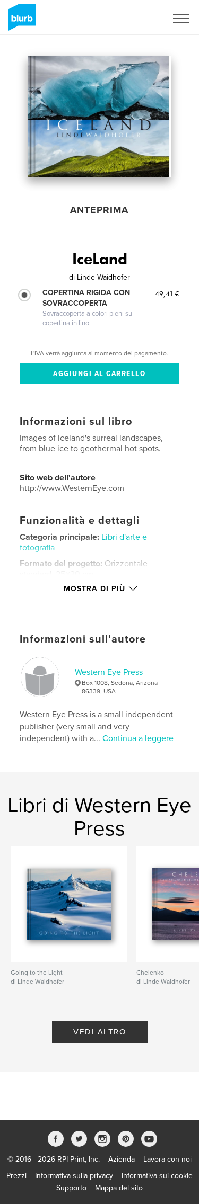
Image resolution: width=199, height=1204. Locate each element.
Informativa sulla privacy (74, 1175)
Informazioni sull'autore (83, 639)
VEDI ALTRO (99, 1032)
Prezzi (16, 1175)
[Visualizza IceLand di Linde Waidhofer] (99, 116)
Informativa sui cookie (157, 1175)
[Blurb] (20, 21)
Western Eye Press (109, 672)
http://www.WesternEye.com (72, 488)
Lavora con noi (167, 1159)
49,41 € (167, 293)
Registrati (137, 18)
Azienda (121, 1159)
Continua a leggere (138, 738)
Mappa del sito (119, 1187)
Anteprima (99, 210)
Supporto (71, 1187)
